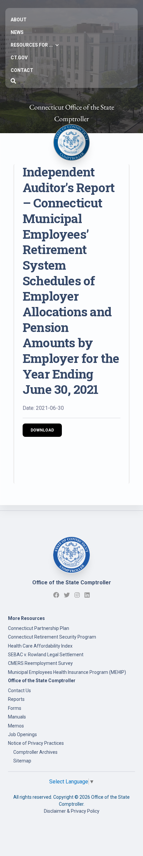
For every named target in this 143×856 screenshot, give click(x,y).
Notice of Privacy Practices (36, 743)
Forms (14, 708)
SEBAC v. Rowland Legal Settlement (45, 654)
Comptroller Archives (35, 752)
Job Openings (22, 734)
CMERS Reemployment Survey (40, 663)
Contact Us (19, 690)
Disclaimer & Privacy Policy (71, 811)
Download (42, 430)
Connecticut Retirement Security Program (52, 637)
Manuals (17, 716)
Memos (16, 725)
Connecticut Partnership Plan (38, 628)
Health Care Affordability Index (40, 646)
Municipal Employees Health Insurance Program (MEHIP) (67, 672)
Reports (16, 699)
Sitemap (22, 760)
